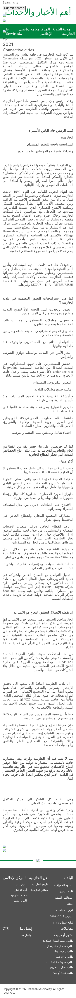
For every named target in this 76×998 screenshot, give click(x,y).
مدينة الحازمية (68, 31)
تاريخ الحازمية (40, 884)
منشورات (21, 884)
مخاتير (69, 903)
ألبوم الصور (20, 900)
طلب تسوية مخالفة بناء (59, 962)
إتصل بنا (23, 31)
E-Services (12, 31)
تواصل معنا (26, 935)
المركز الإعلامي (46, 31)
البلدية (57, 29)
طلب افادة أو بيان (63, 972)
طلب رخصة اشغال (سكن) (58, 940)
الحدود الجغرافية (63, 885)
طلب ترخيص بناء (63, 951)
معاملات (33, 29)
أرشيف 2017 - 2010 (61, 916)
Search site (10, 2)
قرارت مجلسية (64, 910)
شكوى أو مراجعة (63, 935)
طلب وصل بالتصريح (61, 967)
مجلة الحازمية (19, 895)
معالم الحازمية (39, 889)
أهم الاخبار (21, 889)
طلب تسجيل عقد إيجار (60, 946)
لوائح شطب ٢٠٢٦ (63, 922)
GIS (6, 928)
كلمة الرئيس (66, 891)
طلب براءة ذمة (64, 956)
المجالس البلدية (64, 897)
